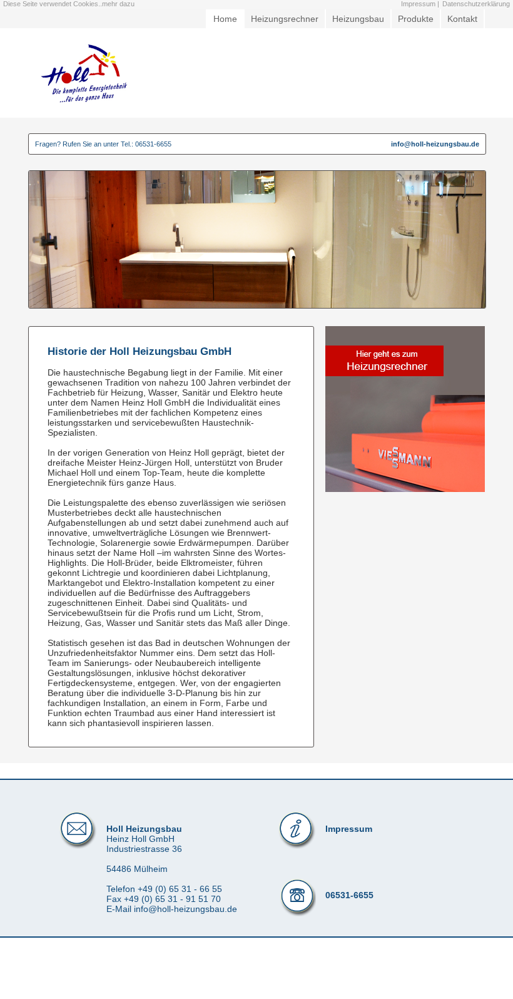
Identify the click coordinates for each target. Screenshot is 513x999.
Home (225, 19)
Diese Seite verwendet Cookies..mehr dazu (69, 4)
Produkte (416, 19)
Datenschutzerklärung (476, 4)
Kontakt (462, 19)
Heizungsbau (358, 19)
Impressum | (420, 4)
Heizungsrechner (284, 19)
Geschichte (455, 71)
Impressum (348, 829)
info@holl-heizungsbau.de (435, 144)
